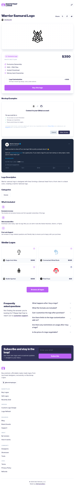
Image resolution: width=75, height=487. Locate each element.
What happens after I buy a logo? (45, 303)
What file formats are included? (44, 308)
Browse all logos (37, 290)
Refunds (4, 471)
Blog (3, 420)
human (6, 195)
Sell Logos (5, 396)
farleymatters (41, 484)
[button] (62, 16)
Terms (3, 464)
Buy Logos (5, 392)
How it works (6, 440)
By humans (5, 436)
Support (4, 428)
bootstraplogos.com (16, 153)
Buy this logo (37, 88)
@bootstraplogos (10, 382)
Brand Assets (6, 424)
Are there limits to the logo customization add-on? (48, 319)
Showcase (5, 452)
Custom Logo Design (8, 408)
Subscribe (55, 356)
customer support (21, 316)
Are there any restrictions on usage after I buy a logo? (50, 326)
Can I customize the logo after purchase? (48, 313)
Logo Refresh (6, 411)
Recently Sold (6, 400)
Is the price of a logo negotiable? (45, 332)
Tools (3, 456)
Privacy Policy (6, 468)
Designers (5, 449)
